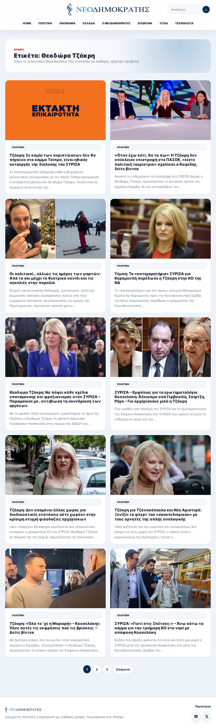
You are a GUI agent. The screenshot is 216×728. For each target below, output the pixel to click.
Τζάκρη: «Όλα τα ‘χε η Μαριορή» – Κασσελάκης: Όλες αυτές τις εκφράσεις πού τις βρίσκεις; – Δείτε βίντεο (54, 628)
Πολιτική (18, 147)
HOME (27, 23)
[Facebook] (196, 716)
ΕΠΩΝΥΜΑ (145, 23)
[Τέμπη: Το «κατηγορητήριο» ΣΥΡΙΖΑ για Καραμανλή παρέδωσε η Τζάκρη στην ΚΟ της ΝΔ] (160, 229)
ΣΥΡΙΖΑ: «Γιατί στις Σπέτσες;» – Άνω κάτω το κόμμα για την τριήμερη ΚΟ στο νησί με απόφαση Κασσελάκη (159, 628)
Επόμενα (123, 669)
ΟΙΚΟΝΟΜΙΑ (67, 23)
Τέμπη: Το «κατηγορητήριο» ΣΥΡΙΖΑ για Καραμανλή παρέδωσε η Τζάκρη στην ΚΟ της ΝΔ (158, 278)
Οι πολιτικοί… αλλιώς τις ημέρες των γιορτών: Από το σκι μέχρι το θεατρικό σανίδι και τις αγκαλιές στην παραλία (55, 278)
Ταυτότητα (203, 706)
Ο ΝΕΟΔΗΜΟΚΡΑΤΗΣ (116, 23)
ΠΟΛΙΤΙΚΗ (45, 23)
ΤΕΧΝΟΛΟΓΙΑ (184, 23)
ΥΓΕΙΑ (163, 23)
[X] (206, 716)
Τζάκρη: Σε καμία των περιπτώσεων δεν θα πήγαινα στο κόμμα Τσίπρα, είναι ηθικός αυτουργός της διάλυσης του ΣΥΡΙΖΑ (52, 159)
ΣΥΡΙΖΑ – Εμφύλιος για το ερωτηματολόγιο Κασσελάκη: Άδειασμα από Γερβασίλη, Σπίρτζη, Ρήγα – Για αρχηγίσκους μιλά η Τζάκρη (160, 396)
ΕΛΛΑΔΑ (89, 23)
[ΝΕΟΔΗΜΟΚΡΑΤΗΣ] (108, 9)
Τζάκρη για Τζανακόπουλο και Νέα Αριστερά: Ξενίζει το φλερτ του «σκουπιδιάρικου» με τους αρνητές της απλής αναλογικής (158, 514)
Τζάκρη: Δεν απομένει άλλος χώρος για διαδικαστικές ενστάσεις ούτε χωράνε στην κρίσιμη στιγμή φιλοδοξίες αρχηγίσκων (52, 514)
